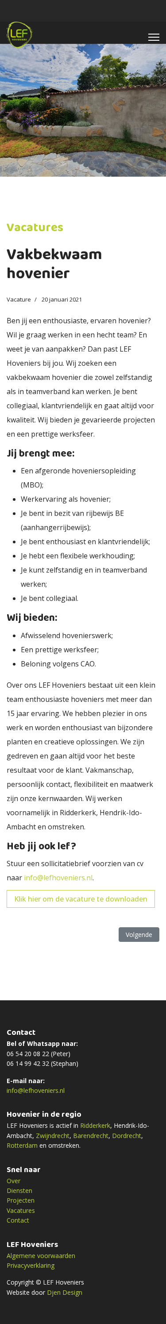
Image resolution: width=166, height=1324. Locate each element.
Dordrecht (126, 1135)
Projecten (21, 1200)
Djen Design (64, 1292)
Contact (18, 1220)
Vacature (19, 299)
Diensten (19, 1190)
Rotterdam (22, 1145)
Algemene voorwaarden (41, 1255)
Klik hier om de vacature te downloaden (80, 899)
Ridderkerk (95, 1125)
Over (13, 1181)
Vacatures (21, 1210)
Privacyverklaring (30, 1265)
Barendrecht (90, 1135)
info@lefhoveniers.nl (58, 878)
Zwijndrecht (52, 1135)
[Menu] (153, 37)
